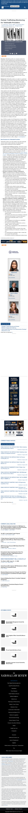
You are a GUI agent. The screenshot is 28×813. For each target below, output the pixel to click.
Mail (13, 53)
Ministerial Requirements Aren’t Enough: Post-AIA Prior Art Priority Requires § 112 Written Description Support (13, 573)
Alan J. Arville (4, 548)
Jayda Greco (5, 24)
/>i (17, 53)
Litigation (14, 742)
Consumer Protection (8, 48)
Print (11, 53)
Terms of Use (4, 761)
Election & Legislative (14, 714)
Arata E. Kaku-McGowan (11, 542)
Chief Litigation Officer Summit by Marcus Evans (15, 636)
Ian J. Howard (4, 568)
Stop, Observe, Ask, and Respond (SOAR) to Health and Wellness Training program (15, 153)
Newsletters (14, 688)
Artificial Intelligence (14, 696)
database (3, 763)
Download (15, 53)
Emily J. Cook (4, 562)
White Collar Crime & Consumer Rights (14, 750)
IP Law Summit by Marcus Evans (13, 650)
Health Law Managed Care (9, 43)
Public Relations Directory (14, 693)
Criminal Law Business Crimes (10, 45)
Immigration (14, 730)
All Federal (7, 50)
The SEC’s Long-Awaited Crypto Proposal (10, 533)
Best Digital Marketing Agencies (14, 683)
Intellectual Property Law (14, 737)
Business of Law (14, 707)
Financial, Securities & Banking (14, 722)
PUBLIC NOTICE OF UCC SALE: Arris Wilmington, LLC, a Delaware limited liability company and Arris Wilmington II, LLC (14, 497)
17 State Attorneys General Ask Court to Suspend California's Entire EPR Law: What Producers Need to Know (13, 540)
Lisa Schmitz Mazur (20, 24)
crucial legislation (21, 136)
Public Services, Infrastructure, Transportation (14, 745)
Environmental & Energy (14, 717)
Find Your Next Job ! (5, 323)
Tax (14, 748)
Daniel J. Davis (4, 534)
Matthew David (10, 562)
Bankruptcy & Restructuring (14, 701)
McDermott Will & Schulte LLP (8, 25)
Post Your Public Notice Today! (7, 444)
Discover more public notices (6, 502)
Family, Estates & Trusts (14, 720)
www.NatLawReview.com (6, 764)
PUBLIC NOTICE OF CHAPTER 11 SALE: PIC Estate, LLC (13, 487)
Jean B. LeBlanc (12, 24)
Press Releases (14, 691)
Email (11, 274)
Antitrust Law (14, 699)
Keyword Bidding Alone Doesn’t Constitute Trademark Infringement (13, 579)
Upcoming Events (6, 610)
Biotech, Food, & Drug (14, 704)
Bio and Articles (12, 277)
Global (14, 725)
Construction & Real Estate (14, 709)
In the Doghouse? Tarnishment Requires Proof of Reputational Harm (12, 585)
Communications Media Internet (10, 47)
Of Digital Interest (18, 25)
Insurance (14, 734)
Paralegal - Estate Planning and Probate (10, 326)
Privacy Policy (10, 761)
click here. (6, 805)
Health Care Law (14, 728)
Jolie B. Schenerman (6, 580)
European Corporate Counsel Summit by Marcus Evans (15, 663)
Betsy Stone (4, 542)
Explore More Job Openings (6, 332)
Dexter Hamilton (5, 574)
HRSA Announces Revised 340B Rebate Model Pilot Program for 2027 (12, 546)
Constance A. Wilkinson (12, 548)
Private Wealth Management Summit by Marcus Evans (15, 622)
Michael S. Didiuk (11, 534)
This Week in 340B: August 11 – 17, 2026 (10, 561)
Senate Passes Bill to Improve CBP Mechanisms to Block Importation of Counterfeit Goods (14, 566)
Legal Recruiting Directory (14, 685)
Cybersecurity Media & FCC (14, 712)
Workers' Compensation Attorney (9, 327)
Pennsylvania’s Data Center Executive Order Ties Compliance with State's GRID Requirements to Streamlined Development (12, 553)
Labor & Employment (14, 740)
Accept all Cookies (5, 6)
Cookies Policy (4, 3)
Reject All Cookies (15, 6)
